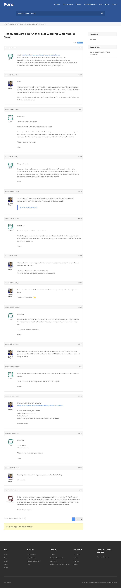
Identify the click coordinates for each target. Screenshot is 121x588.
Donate (6, 568)
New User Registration (33, 561)
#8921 (80, 109)
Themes (56, 4)
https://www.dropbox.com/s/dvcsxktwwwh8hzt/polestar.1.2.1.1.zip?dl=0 (40, 406)
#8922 (80, 157)
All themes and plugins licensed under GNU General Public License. (99, 582)
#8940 (80, 396)
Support (78, 4)
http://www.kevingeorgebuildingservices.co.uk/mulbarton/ (41, 55)
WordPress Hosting (90, 4)
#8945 (80, 433)
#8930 (80, 344)
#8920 (80, 75)
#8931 (80, 366)
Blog (100, 4)
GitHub (76, 564)
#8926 (80, 283)
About (107, 4)
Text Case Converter (103, 557)
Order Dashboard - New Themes (60, 564)
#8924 (80, 219)
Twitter (76, 558)
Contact (114, 4)
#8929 (80, 307)
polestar (80, 42)
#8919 (80, 48)
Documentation (68, 4)
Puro (9, 582)
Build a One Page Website (28, 208)
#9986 (80, 490)
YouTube (76, 561)
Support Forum (31, 558)
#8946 (80, 468)
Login (28, 564)
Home (5, 554)
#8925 (80, 256)
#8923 (80, 191)
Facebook (77, 554)
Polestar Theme (14, 24)
